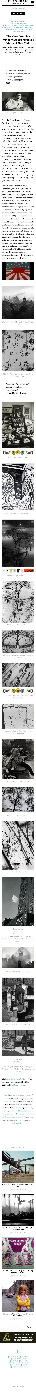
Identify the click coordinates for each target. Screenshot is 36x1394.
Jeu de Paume (20, 1085)
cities (18, 29)
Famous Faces (8, 27)
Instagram (7, 1117)
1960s (26, 25)
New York (24, 29)
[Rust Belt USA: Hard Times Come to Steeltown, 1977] (18, 1167)
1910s (4, 25)
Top (28, 1327)
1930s (10, 25)
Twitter (19, 1117)
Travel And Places (29, 27)
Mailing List (23, 1111)
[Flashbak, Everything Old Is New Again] (18, 2)
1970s (32, 25)
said (19, 168)
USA (30, 29)
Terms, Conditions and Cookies (18, 1363)
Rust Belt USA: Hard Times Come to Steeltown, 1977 (18, 1185)
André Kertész (10, 29)
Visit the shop (17, 13)
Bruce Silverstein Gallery (15, 1079)
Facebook (29, 1114)
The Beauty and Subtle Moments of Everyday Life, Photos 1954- (18, 1228)
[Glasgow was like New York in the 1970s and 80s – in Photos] (18, 1296)
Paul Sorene (14, 21)
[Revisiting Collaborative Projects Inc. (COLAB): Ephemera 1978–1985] (18, 1253)
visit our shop (18, 1123)
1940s (15, 25)
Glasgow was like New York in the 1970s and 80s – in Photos (18, 1315)
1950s (21, 25)
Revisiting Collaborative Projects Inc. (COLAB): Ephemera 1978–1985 (18, 1271)
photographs (18, 27)
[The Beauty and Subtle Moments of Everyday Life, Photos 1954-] (18, 1210)
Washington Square (19, 31)
